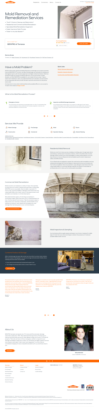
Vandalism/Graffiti (10, 138)
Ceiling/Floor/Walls (58, 137)
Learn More (9, 268)
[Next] (55, 116)
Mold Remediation (9, 371)
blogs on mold (20, 85)
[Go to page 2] (49, 116)
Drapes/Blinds (75, 137)
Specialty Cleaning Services (65, 72)
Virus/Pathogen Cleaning (28, 137)
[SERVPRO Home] (10, 2)
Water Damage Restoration (65, 69)
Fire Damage (8, 369)
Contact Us (58, 2)
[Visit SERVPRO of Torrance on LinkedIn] (46, 361)
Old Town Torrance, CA (47, 57)
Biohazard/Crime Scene (18, 137)
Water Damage (8, 367)
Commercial (44, 2)
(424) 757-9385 (90, 2)
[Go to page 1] (47, 116)
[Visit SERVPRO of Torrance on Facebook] (52, 361)
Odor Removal (82, 137)
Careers (22, 369)
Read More (9, 350)
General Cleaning (8, 381)
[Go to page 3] (50, 116)
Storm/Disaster (8, 373)
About (51, 2)
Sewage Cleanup (8, 137)
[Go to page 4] (51, 116)
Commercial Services (9, 377)
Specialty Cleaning (9, 379)
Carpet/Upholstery (49, 137)
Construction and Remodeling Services (68, 75)
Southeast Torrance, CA (36, 57)
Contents (17, 138)
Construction (7, 375)
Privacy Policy (38, 369)
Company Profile (23, 367)
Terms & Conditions (39, 367)
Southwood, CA (25, 57)
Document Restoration (67, 137)
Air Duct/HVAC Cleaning (40, 137)
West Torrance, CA (16, 57)
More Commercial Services (13, 208)
